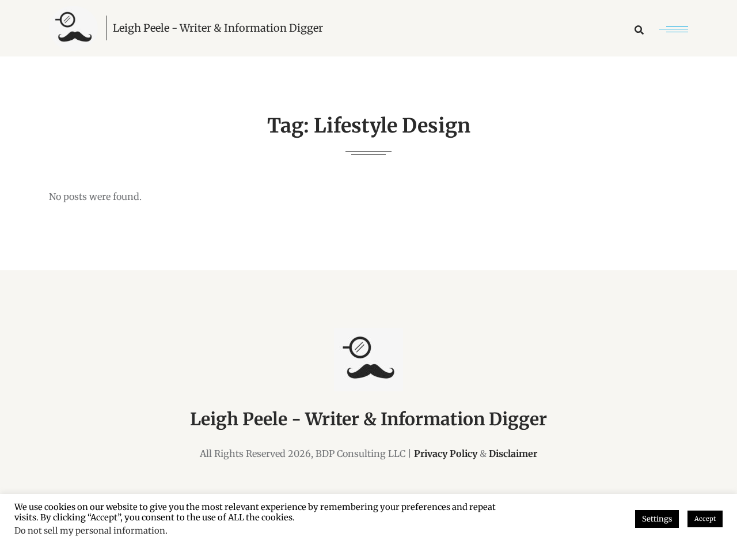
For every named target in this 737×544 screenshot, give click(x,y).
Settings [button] (657, 519)
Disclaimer (513, 453)
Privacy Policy (445, 453)
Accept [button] (705, 519)
